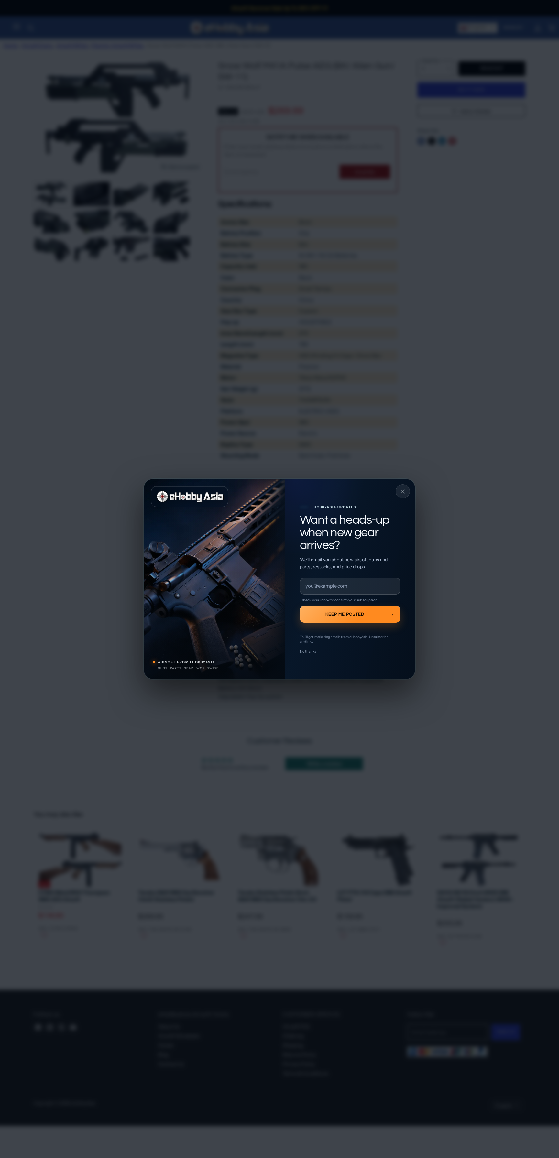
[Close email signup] (403, 491)
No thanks (308, 651)
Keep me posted (344, 614)
